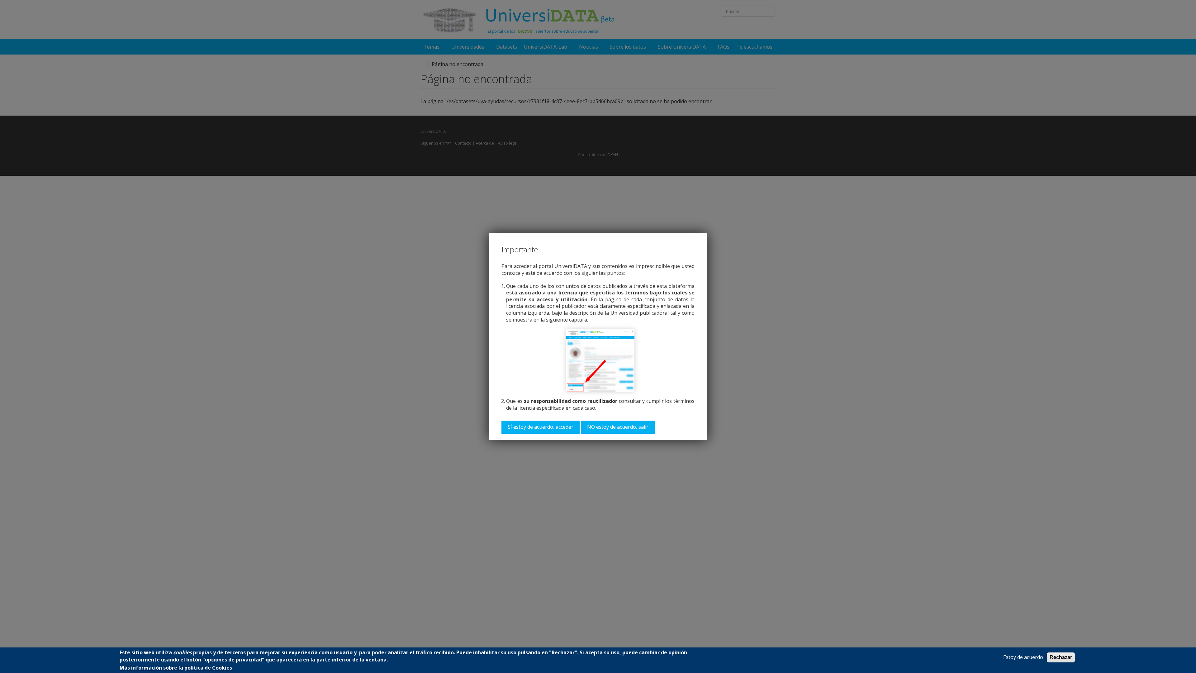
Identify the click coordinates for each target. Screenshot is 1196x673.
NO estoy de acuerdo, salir (617, 426)
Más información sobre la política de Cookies (176, 668)
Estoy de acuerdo (1023, 657)
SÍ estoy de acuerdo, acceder (540, 426)
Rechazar (1061, 657)
